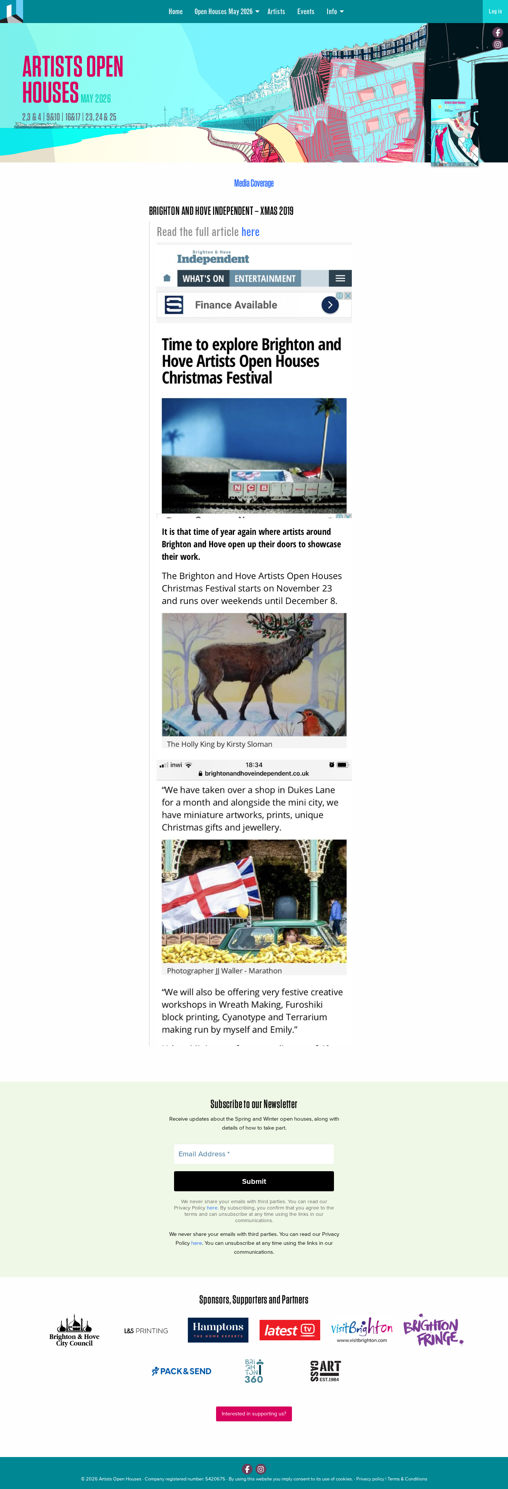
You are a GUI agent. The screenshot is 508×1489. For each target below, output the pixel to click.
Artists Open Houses (120, 1479)
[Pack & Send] (182, 1371)
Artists (276, 11)
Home (175, 11)
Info (332, 11)
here (250, 232)
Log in (495, 11)
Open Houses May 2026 (223, 11)
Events (306, 11)
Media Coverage (254, 183)
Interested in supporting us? (254, 1414)
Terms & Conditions (407, 1479)
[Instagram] (497, 44)
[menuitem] (176, 11)
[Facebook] (497, 32)
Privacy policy (370, 1479)
